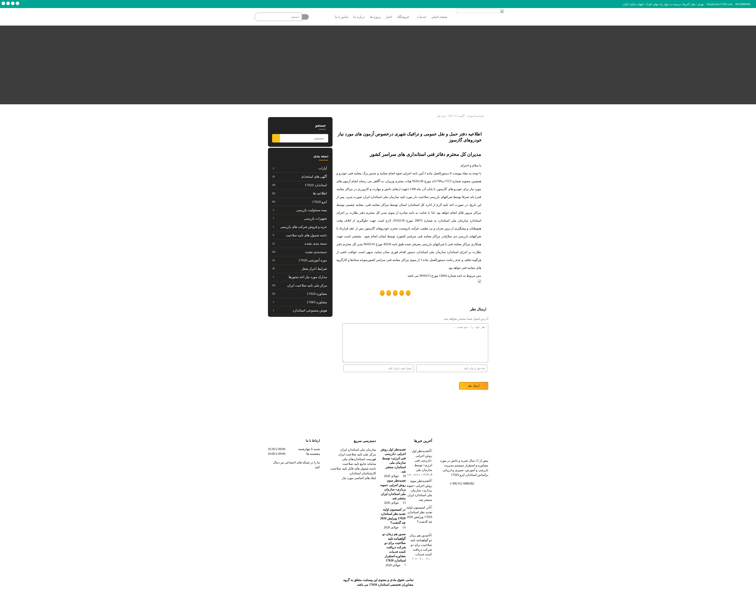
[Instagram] (8, 3)
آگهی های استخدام (314, 176)
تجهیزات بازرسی (315, 218)
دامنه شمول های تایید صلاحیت (306, 235)
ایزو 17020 (319, 202)
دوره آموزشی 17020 (312, 260)
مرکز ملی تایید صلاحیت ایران (307, 285)
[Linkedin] (13, 3)
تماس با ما (341, 16)
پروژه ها (375, 16)
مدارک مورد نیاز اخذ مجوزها (308, 277)
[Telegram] (17, 3)
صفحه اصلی (439, 16)
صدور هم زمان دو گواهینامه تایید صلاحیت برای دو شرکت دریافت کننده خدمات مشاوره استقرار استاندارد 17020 (394, 547)
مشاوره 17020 (317, 294)
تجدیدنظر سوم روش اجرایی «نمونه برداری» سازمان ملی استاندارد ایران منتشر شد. (393, 489)
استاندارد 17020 (316, 185)
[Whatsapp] (3, 3)
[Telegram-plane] (304, 478)
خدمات (421, 16)
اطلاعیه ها (320, 193)
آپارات (322, 168)
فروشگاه (403, 16)
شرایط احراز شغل (314, 269)
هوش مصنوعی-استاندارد (310, 310)
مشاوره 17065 (317, 302)
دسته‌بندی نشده (316, 252)
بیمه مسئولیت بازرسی (311, 210)
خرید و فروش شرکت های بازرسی (303, 227)
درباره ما (359, 16)
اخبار (389, 16)
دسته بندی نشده (316, 243)
